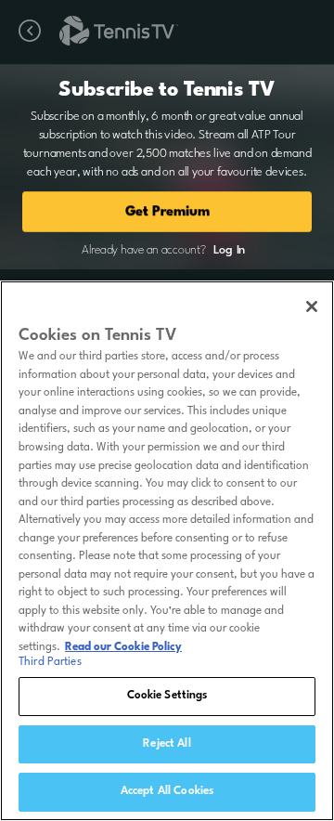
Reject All (166, 743)
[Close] (311, 306)
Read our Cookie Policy (123, 647)
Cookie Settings (167, 695)
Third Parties (50, 662)
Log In (229, 250)
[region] (167, 550)
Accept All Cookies (167, 791)
